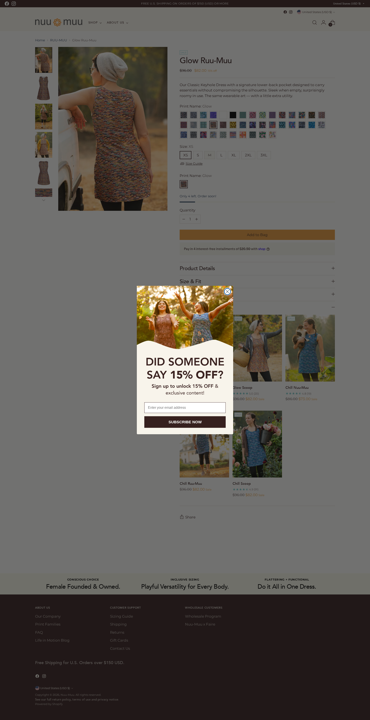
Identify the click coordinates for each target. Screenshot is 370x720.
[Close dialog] (227, 291)
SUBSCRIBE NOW (185, 422)
